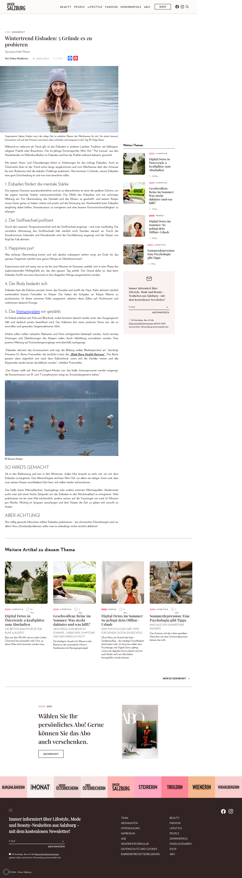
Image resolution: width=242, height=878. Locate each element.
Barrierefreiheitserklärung (140, 854)
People (79, 7)
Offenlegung (130, 828)
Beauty (65, 7)
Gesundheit (18, 32)
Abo (147, 7)
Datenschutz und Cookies (139, 849)
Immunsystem (28, 311)
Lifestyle (95, 7)
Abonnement (51, 754)
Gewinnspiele (130, 7)
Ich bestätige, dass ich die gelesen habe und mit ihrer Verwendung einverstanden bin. (149, 323)
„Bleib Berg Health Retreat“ (87, 354)
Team (124, 818)
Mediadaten (129, 823)
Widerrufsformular (135, 844)
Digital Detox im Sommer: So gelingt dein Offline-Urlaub (160, 226)
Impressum (128, 833)
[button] (6, 872)
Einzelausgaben (181, 844)
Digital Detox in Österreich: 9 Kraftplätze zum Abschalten (160, 164)
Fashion (111, 7)
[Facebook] (70, 58)
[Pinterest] (75, 58)
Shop (162, 7)
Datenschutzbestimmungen (141, 323)
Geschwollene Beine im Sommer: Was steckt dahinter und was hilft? (161, 195)
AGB (123, 839)
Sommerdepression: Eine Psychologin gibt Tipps (161, 254)
